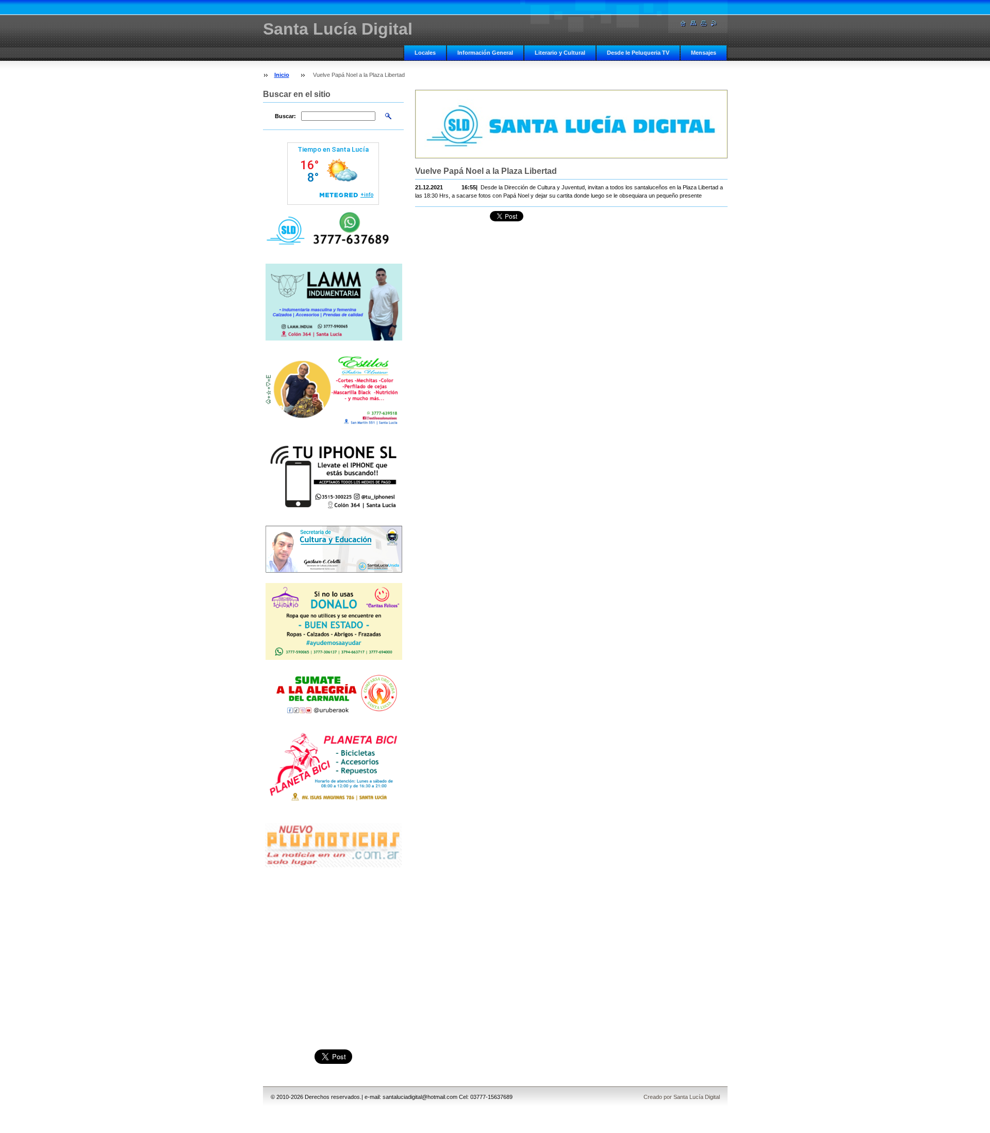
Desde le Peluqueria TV (638, 53)
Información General (485, 53)
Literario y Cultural (560, 53)
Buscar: (285, 116)
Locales (425, 53)
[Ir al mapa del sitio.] (693, 23)
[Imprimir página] (704, 23)
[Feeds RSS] (714, 23)
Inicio (281, 75)
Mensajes (703, 53)
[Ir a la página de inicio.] (683, 23)
